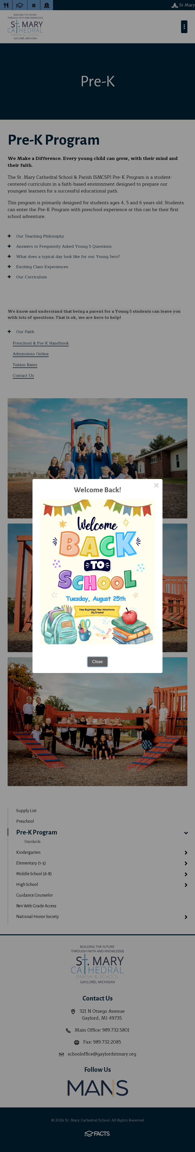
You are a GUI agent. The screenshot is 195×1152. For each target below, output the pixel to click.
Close (97, 662)
